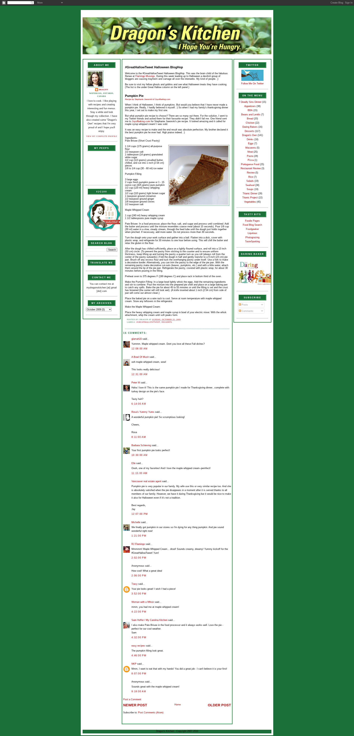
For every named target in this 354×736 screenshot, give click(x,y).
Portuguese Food (250, 164)
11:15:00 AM (139, 473)
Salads (250, 181)
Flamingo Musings (145, 76)
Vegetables (250, 201)
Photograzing (252, 237)
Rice (250, 176)
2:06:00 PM (138, 575)
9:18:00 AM (138, 691)
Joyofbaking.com (141, 121)
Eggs (251, 143)
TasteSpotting (252, 241)
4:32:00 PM (138, 637)
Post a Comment (132, 699)
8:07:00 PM (138, 673)
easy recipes (138, 645)
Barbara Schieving (141, 445)
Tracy (134, 583)
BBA (250, 110)
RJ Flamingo (138, 544)
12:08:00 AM (139, 348)
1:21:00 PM (138, 535)
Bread (250, 118)
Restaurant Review (251, 168)
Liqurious (252, 233)
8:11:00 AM (138, 437)
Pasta (250, 156)
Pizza (251, 160)
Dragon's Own (249, 135)
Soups (250, 189)
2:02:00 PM (138, 557)
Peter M (135, 382)
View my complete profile (101, 136)
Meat (250, 151)
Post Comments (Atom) (150, 712)
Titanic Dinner (250, 193)
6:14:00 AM (138, 403)
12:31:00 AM (139, 374)
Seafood (250, 185)
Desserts (167, 322)
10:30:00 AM (139, 455)
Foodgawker (252, 229)
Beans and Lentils (250, 114)
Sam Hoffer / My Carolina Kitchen (149, 620)
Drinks (250, 139)
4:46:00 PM (138, 655)
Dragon (103, 90)
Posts (244, 304)
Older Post (219, 705)
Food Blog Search (252, 224)
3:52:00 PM (138, 593)
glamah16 (136, 338)
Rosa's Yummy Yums (142, 412)
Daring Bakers (250, 126)
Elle (133, 463)
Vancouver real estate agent (146, 481)
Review (251, 172)
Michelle (135, 522)
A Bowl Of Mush (140, 357)
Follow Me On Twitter (252, 83)
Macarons (250, 147)
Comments (247, 311)
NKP (133, 663)
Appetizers (250, 106)
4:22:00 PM (138, 611)
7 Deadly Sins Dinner (250, 102)
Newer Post (135, 705)
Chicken (250, 122)
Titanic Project (250, 197)
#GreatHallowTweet (148, 322)
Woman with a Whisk (142, 602)
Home (98, 20)
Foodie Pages (252, 220)
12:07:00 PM (139, 514)
